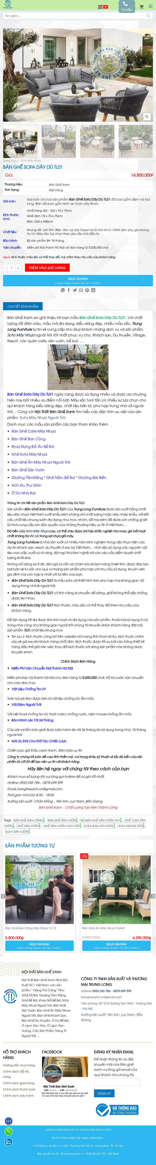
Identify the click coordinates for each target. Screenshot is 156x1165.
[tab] (23, 306)
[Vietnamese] (105, 6)
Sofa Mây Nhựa (31, 160)
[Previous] (8, 75)
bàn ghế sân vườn (62, 820)
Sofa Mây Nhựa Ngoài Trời (42, 417)
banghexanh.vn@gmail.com (101, 997)
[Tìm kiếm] (148, 15)
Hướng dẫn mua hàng (19, 1065)
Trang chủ (9, 160)
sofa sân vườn (16, 831)
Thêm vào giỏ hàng (47, 267)
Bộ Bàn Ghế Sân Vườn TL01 (100, 820)
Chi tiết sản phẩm (23, 306)
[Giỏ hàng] (141, 6)
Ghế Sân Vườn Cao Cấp (61, 826)
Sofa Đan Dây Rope (98, 826)
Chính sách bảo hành (18, 1095)
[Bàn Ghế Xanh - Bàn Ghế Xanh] (7, 5)
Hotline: (95, 991)
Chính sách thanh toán (19, 1089)
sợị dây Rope (78, 230)
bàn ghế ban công (28, 820)
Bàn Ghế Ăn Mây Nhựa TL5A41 (103, 928)
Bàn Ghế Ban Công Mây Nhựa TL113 (30, 928)
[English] (100, 6)
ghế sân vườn (28, 826)
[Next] (148, 75)
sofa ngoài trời (130, 826)
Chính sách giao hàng (18, 1083)
